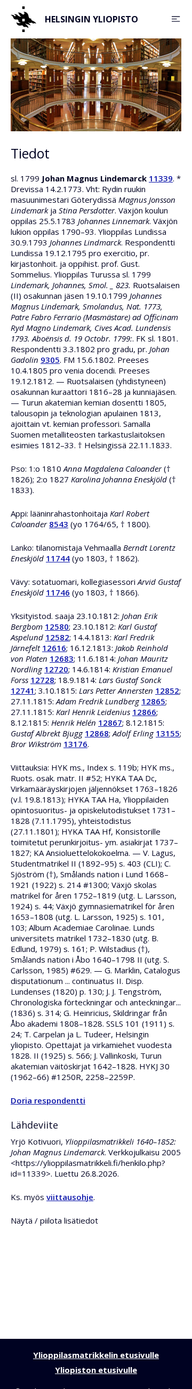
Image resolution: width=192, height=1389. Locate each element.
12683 (62, 658)
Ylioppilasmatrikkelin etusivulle (96, 1355)
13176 (75, 744)
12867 (110, 722)
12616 (54, 647)
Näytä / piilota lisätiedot (54, 1220)
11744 (58, 558)
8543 (58, 524)
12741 (23, 690)
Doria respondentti (48, 1100)
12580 (57, 626)
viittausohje (69, 1197)
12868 (97, 733)
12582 (57, 637)
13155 (168, 733)
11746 (58, 592)
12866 (144, 712)
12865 (153, 701)
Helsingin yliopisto (91, 19)
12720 (56, 669)
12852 (167, 690)
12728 (42, 679)
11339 (161, 178)
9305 (50, 359)
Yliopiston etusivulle (96, 1369)
